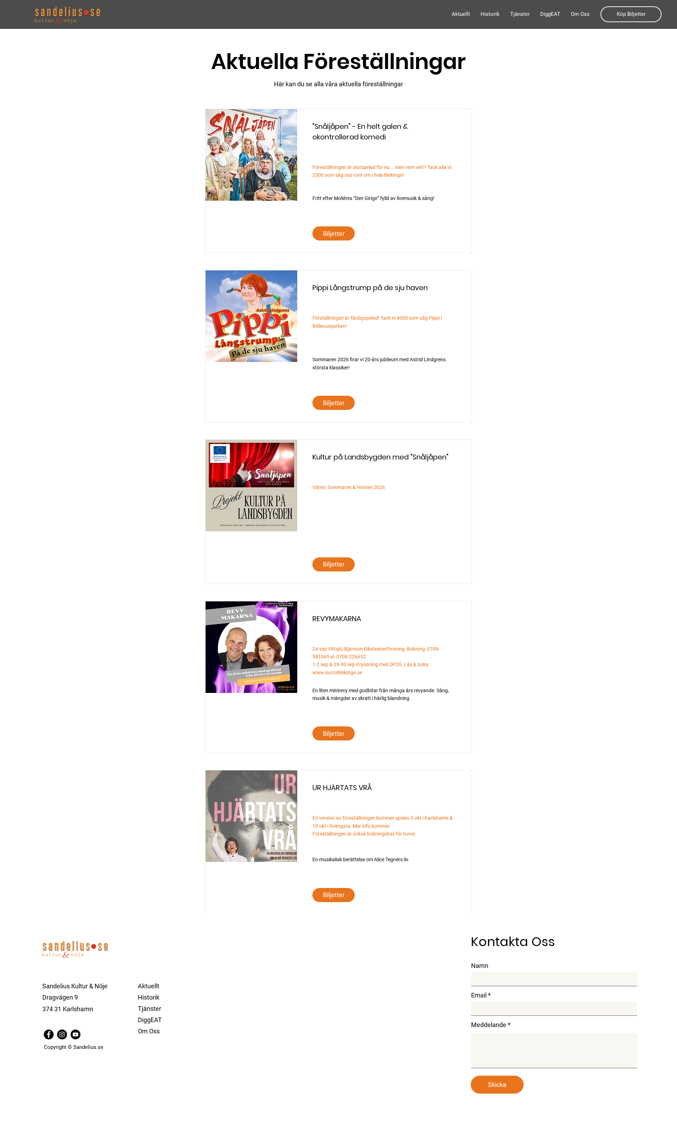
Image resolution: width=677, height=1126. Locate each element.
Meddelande (488, 1025)
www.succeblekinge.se (337, 672)
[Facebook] (49, 1034)
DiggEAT (150, 1020)
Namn (479, 966)
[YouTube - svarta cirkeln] (75, 1034)
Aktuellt (148, 986)
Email (479, 995)
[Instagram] (62, 1034)
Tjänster (149, 1008)
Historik (148, 997)
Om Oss (149, 1031)
